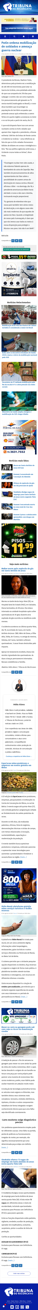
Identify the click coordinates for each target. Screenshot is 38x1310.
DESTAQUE (16, 573)
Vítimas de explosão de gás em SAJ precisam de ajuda (23, 484)
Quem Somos (15, 1301)
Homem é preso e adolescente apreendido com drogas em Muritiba (24, 517)
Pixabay (21, 792)
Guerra (16, 54)
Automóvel (16, 1034)
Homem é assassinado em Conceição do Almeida (23, 475)
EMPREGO (16, 1166)
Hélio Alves (23, 1301)
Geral (15, 770)
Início (8, 1301)
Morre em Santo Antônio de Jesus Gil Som (23, 466)
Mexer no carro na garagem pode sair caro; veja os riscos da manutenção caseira (18, 1029)
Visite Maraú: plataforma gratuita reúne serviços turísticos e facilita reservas (16, 908)
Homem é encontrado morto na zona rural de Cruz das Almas (24, 507)
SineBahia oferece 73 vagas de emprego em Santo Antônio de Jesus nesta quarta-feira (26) (17, 1162)
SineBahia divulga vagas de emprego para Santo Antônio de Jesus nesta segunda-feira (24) (24, 495)
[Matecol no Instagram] (19, 257)
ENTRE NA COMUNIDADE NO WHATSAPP (17, 249)
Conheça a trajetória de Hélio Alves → (19, 756)
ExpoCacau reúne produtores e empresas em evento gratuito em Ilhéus (16, 765)
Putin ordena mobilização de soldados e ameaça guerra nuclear (18, 46)
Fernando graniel (11, 792)
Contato (29, 1301)
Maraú (15, 913)
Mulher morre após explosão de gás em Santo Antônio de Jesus (17, 569)
